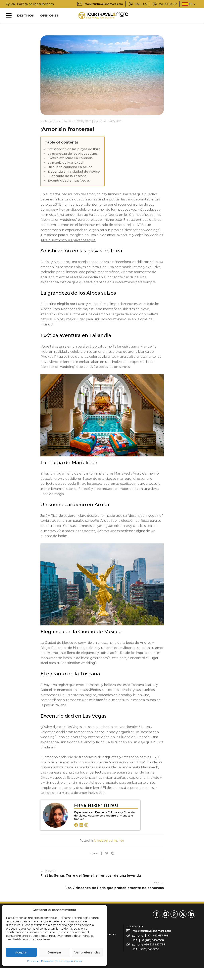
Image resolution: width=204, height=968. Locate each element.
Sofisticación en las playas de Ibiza (74, 149)
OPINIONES (49, 15)
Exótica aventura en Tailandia (70, 158)
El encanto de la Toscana (67, 176)
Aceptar (21, 952)
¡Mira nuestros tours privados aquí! (68, 240)
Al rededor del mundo (109, 840)
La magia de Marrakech (66, 162)
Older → (115, 885)
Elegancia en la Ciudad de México (74, 171)
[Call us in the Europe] (158, 935)
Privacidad (33, 960)
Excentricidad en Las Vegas (69, 180)
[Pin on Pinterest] (112, 853)
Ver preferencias (87, 952)
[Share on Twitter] (106, 853)
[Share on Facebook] (101, 853)
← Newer (90, 873)
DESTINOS (25, 15)
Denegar (54, 952)
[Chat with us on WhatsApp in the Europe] (154, 944)
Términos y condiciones (68, 960)
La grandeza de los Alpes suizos (73, 153)
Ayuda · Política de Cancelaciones (30, 4)
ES (190, 4)
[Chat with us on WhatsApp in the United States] (148, 949)
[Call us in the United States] (153, 940)
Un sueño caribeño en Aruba (70, 167)
